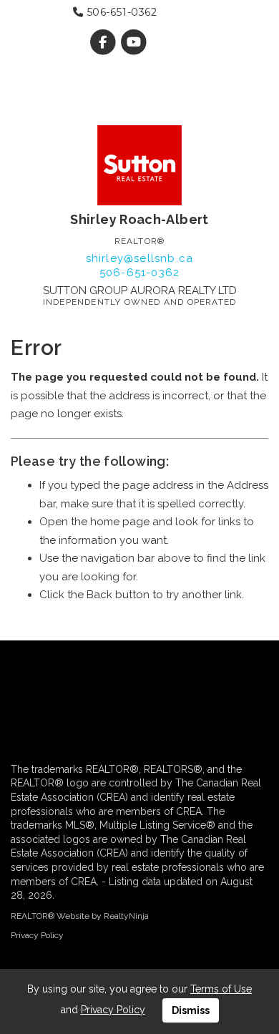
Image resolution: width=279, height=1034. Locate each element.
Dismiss (191, 1010)
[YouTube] (134, 42)
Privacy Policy (37, 935)
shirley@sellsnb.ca (140, 258)
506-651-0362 (120, 12)
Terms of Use (221, 989)
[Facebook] (104, 42)
